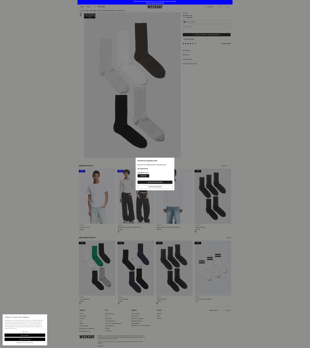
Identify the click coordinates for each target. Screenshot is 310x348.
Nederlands (143, 175)
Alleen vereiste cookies (25, 339)
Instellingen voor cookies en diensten (24, 342)
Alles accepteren (25, 335)
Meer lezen (25, 331)
